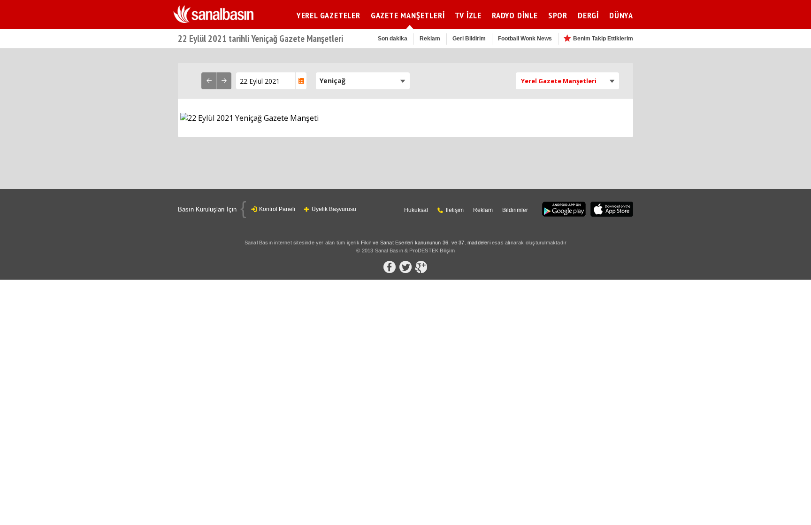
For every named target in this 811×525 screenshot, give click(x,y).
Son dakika (392, 38)
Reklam (430, 38)
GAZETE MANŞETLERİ (408, 15)
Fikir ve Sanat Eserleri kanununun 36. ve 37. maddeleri (425, 242)
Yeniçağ (332, 80)
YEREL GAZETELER (328, 15)
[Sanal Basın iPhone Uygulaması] (611, 210)
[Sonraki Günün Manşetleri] (223, 80)
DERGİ (588, 15)
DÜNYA (621, 15)
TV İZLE (468, 15)
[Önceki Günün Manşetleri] (208, 80)
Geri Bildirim (469, 38)
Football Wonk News (525, 38)
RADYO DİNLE (515, 15)
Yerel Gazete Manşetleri (559, 81)
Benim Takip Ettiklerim (603, 38)
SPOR (557, 15)
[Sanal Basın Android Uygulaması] (564, 210)
